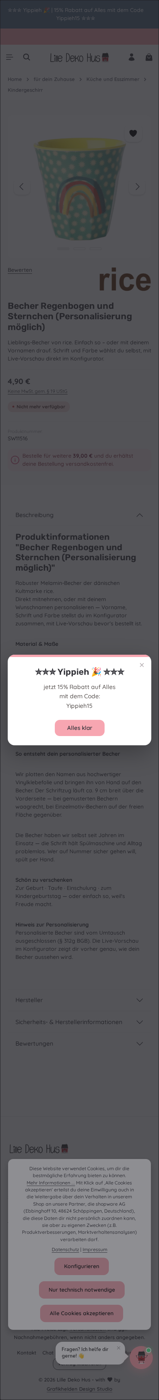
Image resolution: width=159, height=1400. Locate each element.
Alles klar (79, 727)
